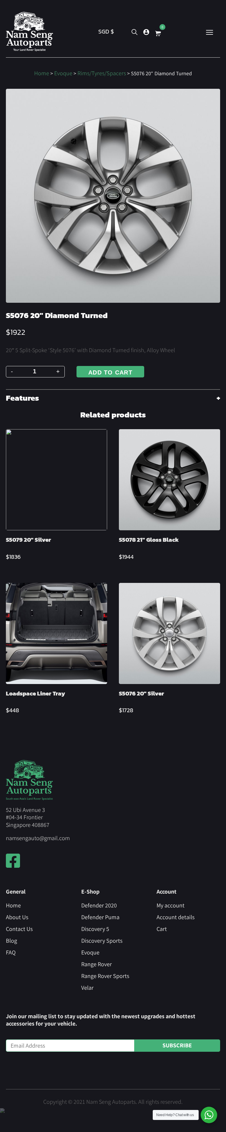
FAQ (11, 952)
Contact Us (19, 929)
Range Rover (96, 964)
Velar (87, 987)
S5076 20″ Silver (141, 693)
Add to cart (110, 372)
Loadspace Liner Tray (35, 693)
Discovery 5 (95, 929)
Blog (11, 940)
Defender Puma (100, 917)
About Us (17, 917)
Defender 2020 (99, 905)
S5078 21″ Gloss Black (149, 539)
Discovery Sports (101, 940)
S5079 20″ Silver (28, 539)
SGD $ (106, 31)
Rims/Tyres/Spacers (101, 73)
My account (171, 905)
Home (41, 73)
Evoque (63, 73)
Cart (162, 929)
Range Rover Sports (105, 976)
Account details (176, 917)
